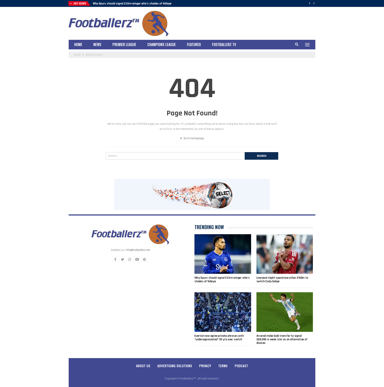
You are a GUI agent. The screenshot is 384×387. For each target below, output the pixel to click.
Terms (223, 365)
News (97, 44)
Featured (194, 44)
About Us (143, 365)
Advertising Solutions (174, 365)
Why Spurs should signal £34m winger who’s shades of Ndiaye (132, 3)
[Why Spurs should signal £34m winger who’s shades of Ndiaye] (222, 254)
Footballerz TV (224, 44)
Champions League (161, 44)
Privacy (205, 365)
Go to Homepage (193, 138)
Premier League (124, 44)
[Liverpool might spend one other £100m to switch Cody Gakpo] (284, 254)
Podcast (241, 365)
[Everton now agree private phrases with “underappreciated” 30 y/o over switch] (222, 312)
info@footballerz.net (138, 250)
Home (78, 44)
